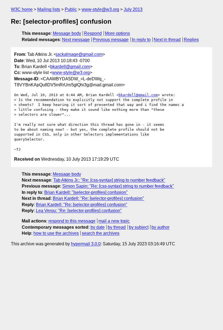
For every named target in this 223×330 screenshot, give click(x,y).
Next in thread (167, 39)
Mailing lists (48, 9)
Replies (191, 39)
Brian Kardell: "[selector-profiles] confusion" (86, 192)
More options (117, 33)
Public (71, 9)
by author (160, 227)
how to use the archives (56, 233)
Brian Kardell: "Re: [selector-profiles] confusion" (98, 198)
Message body (67, 33)
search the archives (100, 233)
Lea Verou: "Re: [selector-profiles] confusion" (79, 210)
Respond (93, 33)
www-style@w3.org (100, 9)
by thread (117, 227)
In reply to (141, 39)
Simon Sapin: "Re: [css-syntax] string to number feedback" (118, 186)
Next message (76, 39)
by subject (138, 227)
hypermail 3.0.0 (86, 244)
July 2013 (133, 9)
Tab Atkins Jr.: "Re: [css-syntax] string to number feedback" (109, 180)
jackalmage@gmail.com (79, 54)
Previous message (111, 39)
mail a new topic (114, 221)
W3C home (22, 9)
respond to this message (71, 221)
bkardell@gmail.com (70, 66)
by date (98, 227)
